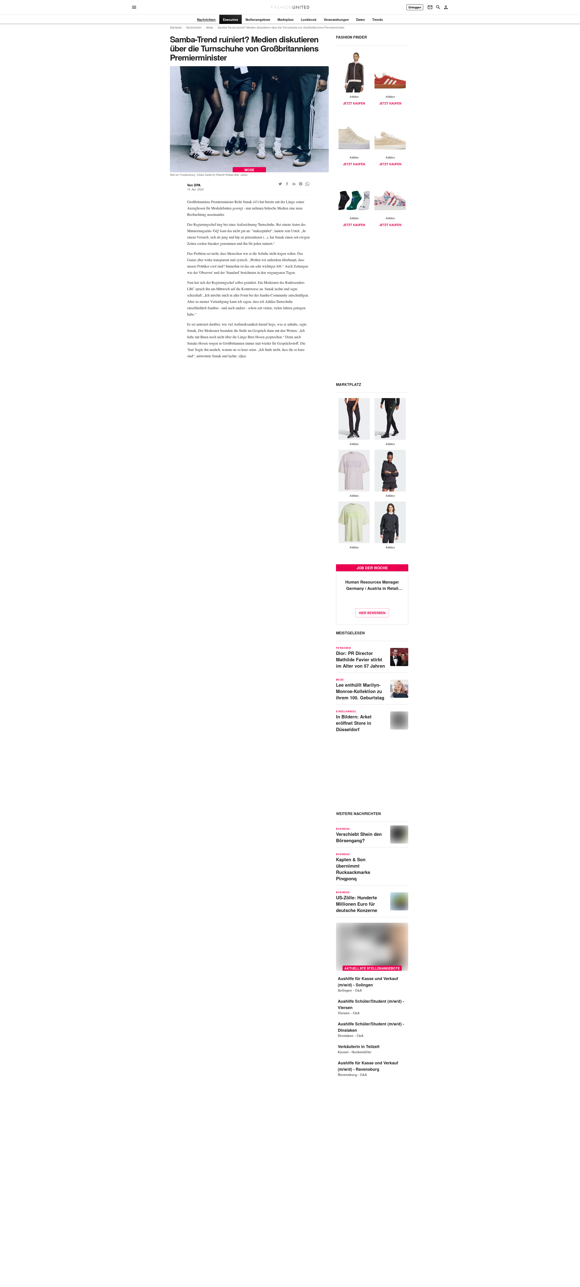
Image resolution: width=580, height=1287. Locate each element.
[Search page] (438, 7)
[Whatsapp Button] (307, 183)
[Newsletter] (430, 7)
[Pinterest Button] (300, 183)
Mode (209, 27)
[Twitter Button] (280, 183)
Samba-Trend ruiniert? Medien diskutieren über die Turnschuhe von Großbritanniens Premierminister (281, 27)
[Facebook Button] (287, 183)
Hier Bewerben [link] (372, 613)
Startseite (176, 27)
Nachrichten (193, 27)
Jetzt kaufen (354, 103)
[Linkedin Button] (293, 183)
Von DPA (194, 185)
